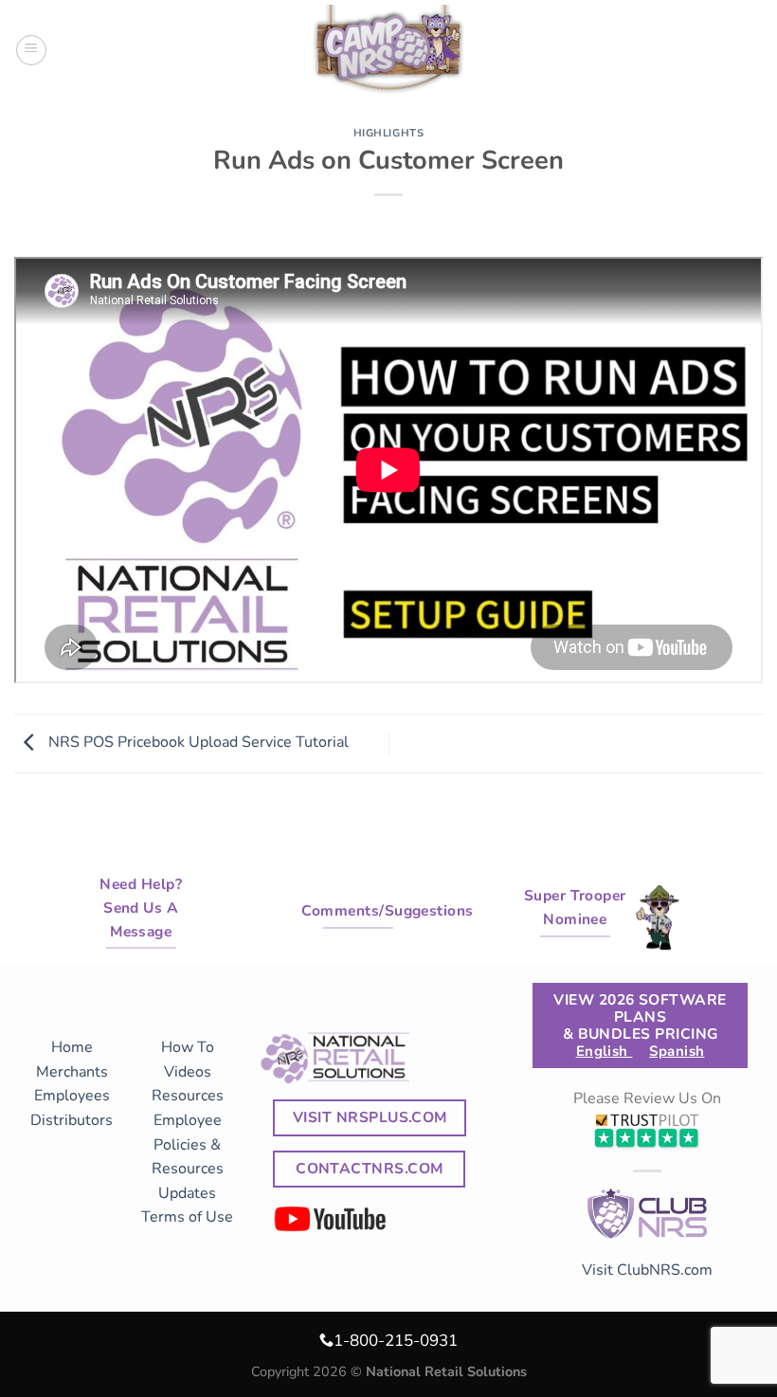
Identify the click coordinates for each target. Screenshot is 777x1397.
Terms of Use (187, 1216)
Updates (187, 1193)
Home (72, 1047)
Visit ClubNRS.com (647, 1270)
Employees (72, 1095)
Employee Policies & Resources (188, 1144)
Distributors (71, 1120)
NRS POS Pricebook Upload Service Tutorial (197, 743)
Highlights (389, 133)
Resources (188, 1095)
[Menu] (31, 50)
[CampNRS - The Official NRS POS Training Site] (388, 52)
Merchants (72, 1071)
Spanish (676, 1051)
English (604, 1051)
